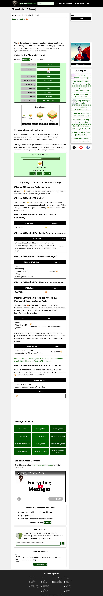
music (67, 589)
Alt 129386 (48, 76)
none (48, 84)
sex (64, 3)
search (54, 595)
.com (27, 3)
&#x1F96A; (48, 92)
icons (71, 3)
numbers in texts (34, 585)
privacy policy (60, 595)
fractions (67, 584)
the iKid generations (57, 582)
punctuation (68, 590)
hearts (67, 586)
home (14, 19)
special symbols (58, 429)
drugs (60, 3)
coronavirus (45, 590)
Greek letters (68, 585)
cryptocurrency (46, 586)
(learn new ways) (81, 95)
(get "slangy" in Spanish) (81, 127)
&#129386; (48, 80)
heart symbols (40, 444)
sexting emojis (34, 580)
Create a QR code (40, 564)
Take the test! (81, 64)
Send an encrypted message (58, 451)
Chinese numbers (46, 587)
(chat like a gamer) (81, 108)
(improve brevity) (81, 120)
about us (45, 595)
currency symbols (22, 436)
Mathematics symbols (58, 444)
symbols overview (69, 578)
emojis (68, 3)
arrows (67, 581)
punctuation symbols (40, 451)
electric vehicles (46, 585)
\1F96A (48, 88)
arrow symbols (40, 429)
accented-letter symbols (22, 444)
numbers (76, 3)
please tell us (35, 538)
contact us (50, 595)
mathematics (68, 587)
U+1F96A (48, 96)
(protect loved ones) (81, 89)
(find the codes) (81, 133)
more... (88, 3)
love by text (33, 578)
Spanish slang (33, 586)
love (57, 3)
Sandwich (48, 65)
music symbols (22, 451)
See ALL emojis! (22, 429)
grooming (45, 582)
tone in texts (33, 581)
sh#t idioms (45, 591)
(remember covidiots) (81, 139)
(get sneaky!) (81, 101)
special (67, 591)
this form (47, 523)
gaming (44, 581)
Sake (81, 18)
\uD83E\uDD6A (48, 100)
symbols (82, 3)
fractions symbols (40, 436)
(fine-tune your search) (81, 82)
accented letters (69, 580)
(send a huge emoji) (81, 76)
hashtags (32, 582)
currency (67, 582)
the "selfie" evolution (57, 581)
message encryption (35, 587)
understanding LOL (57, 580)
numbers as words (34, 584)
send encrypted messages (44, 465)
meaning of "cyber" (57, 578)
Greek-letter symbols (58, 436)
